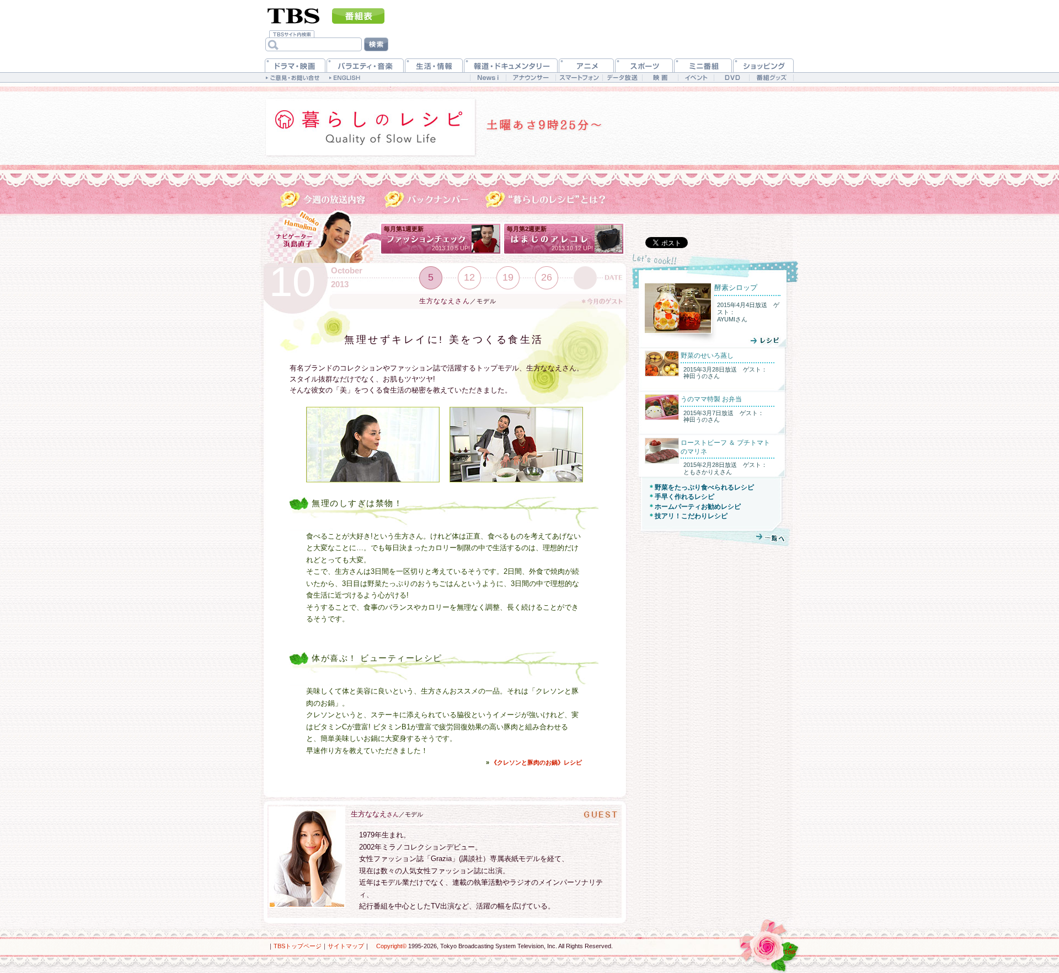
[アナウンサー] (530, 77)
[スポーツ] (644, 65)
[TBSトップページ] (293, 15)
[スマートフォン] (578, 77)
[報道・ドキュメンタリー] (511, 65)
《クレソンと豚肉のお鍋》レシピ (536, 762)
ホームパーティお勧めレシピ (698, 506)
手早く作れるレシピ (684, 496)
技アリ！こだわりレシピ (691, 516)
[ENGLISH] (346, 77)
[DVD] (732, 77)
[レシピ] (749, 340)
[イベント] (696, 77)
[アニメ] (586, 65)
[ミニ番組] (703, 65)
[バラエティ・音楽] (365, 65)
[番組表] (358, 16)
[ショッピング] (763, 65)
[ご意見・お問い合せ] (294, 77)
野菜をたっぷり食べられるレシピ (704, 487)
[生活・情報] (434, 65)
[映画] (660, 77)
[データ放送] (622, 77)
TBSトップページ (298, 946)
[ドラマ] (295, 65)
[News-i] (488, 77)
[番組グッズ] (771, 77)
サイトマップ (346, 946)
